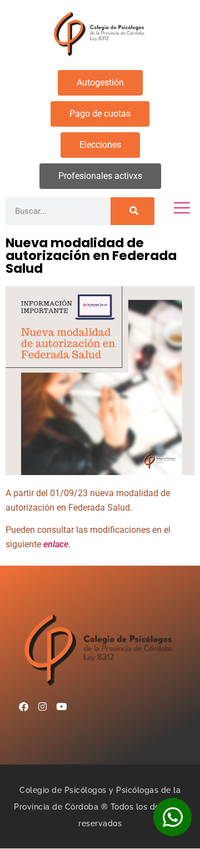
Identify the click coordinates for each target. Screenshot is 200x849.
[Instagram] (42, 706)
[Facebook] (23, 706)
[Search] (132, 211)
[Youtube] (61, 706)
